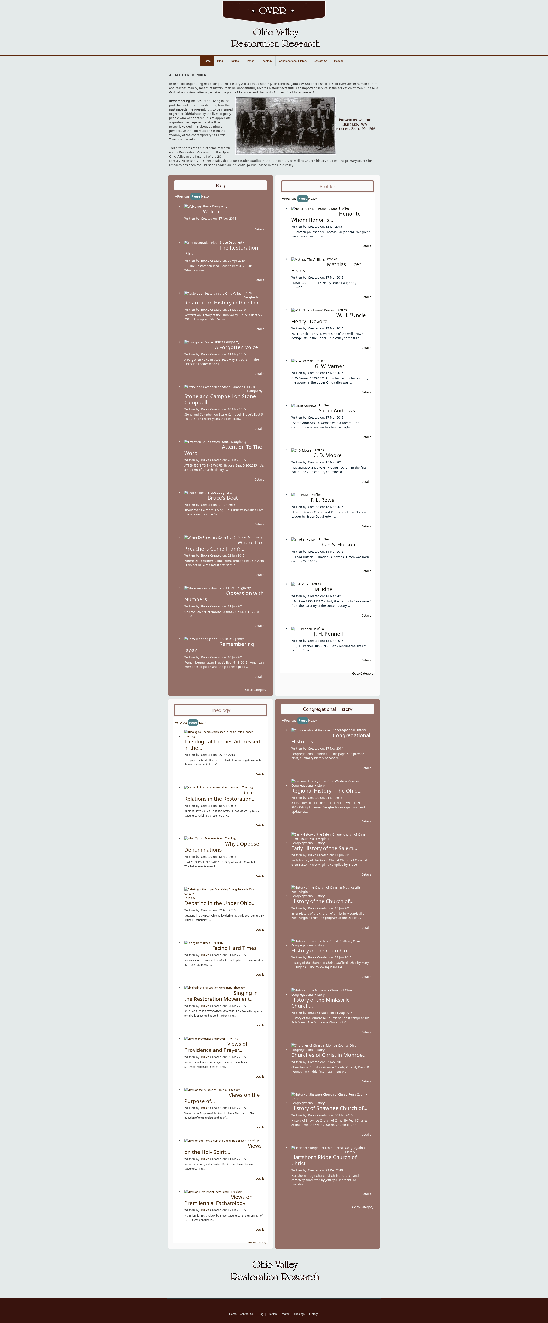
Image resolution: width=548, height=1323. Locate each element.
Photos (250, 60)
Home (207, 60)
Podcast (339, 60)
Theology (266, 60)
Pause (195, 196)
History (314, 1314)
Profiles (234, 60)
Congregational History (293, 60)
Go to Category (255, 690)
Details (259, 229)
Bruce (205, 260)
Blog (220, 60)
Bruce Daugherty (215, 206)
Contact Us (321, 60)
